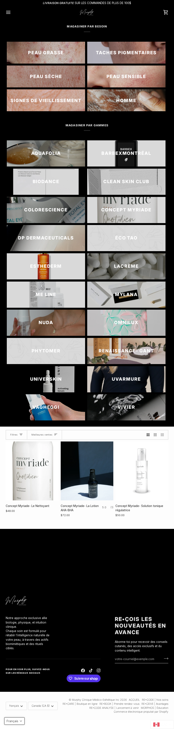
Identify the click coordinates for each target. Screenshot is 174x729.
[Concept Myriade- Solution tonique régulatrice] (141, 470)
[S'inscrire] (164, 658)
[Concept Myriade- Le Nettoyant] (32, 470)
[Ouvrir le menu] (12, 12)
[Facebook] (83, 670)
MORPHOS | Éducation (154, 707)
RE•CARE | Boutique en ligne (80, 703)
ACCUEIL (134, 699)
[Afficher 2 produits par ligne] (148, 434)
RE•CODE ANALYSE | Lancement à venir (114, 707)
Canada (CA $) (41, 705)
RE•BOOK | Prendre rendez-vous (119, 703)
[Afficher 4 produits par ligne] (163, 434)
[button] (29, 615)
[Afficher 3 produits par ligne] (155, 434)
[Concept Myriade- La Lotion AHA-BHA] (87, 470)
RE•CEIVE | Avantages (155, 703)
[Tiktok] (91, 670)
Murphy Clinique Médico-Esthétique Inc (95, 699)
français (14, 705)
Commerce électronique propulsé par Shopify (141, 711)
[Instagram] (99, 670)
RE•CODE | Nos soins (155, 699)
